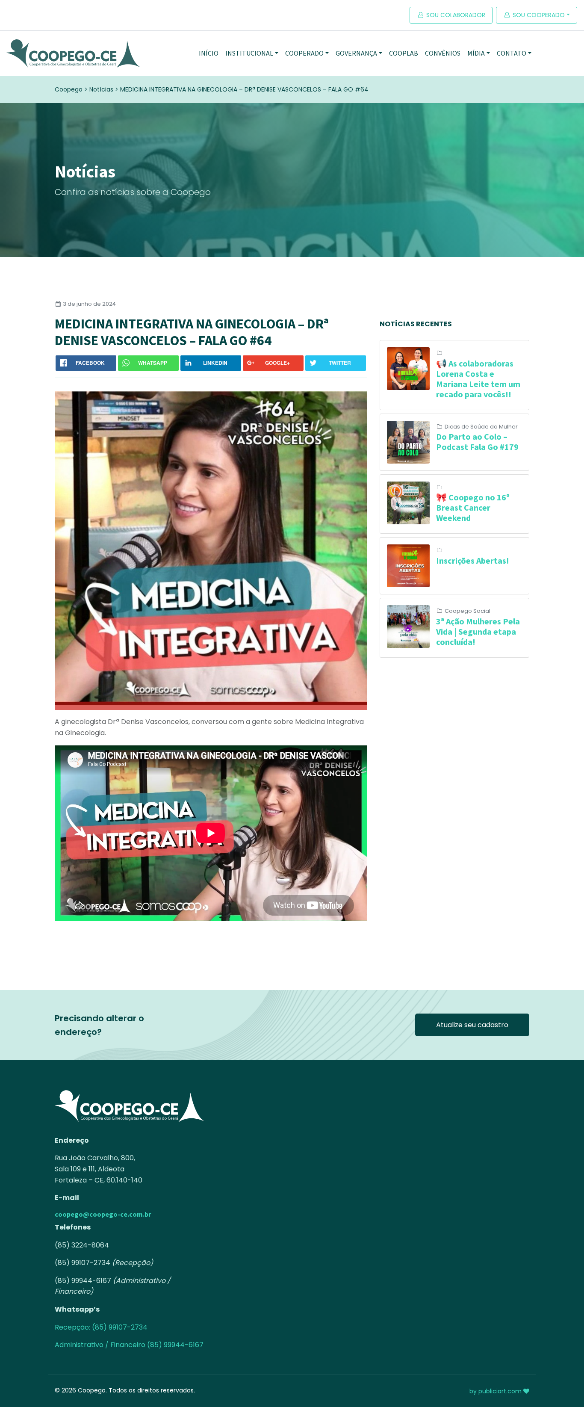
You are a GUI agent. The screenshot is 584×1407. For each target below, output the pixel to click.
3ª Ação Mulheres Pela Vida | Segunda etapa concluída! (478, 631)
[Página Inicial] (73, 53)
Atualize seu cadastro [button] (472, 1025)
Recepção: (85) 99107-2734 (101, 1327)
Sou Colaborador (455, 15)
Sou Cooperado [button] (538, 15)
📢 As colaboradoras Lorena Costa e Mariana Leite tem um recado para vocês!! (478, 378)
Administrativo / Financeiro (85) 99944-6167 (129, 1345)
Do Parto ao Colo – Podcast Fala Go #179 (477, 441)
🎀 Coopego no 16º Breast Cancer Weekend (473, 507)
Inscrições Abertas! (472, 560)
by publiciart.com (496, 1391)
